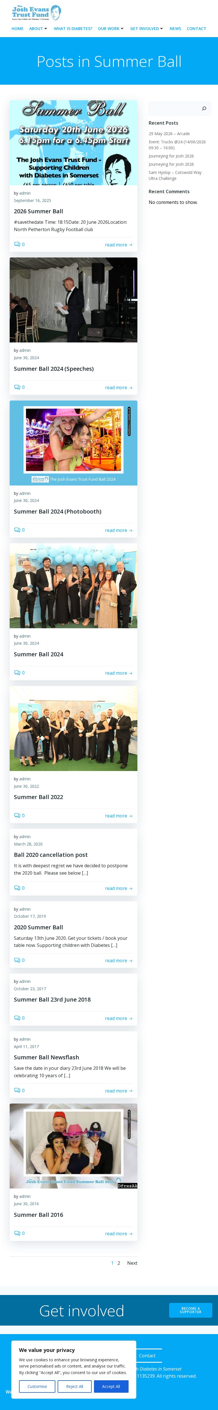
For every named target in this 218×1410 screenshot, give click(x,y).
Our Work (109, 28)
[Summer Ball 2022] (73, 728)
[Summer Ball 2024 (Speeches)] (73, 300)
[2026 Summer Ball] (73, 142)
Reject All (74, 1386)
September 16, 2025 (32, 200)
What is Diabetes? (73, 28)
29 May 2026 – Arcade (169, 133)
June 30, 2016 (26, 1203)
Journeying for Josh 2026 (171, 156)
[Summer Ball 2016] (73, 1146)
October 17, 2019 (30, 916)
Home (18, 28)
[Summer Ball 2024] (73, 585)
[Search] (204, 108)
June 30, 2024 (26, 357)
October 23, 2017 (30, 988)
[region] (73, 1370)
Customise (37, 1386)
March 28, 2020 (28, 844)
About (36, 28)
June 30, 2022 (26, 786)
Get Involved (144, 28)
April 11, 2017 (26, 1046)
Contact (196, 28)
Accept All (111, 1386)
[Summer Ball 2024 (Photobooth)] (73, 442)
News (175, 28)
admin (25, 193)
